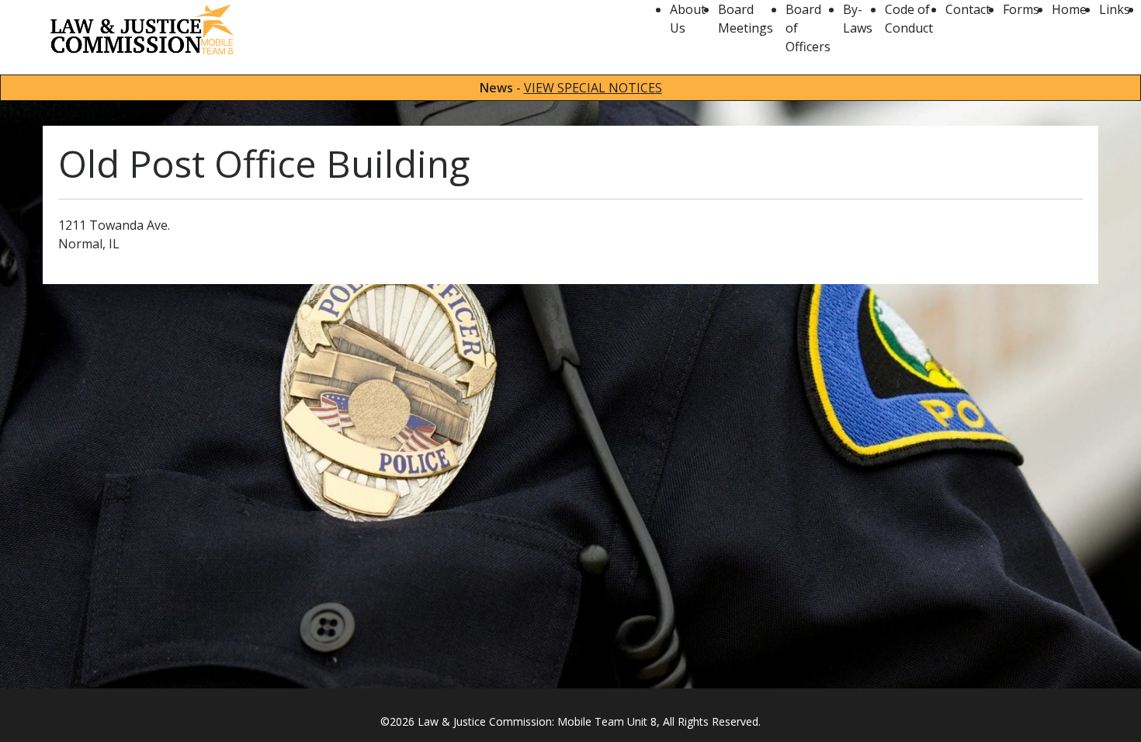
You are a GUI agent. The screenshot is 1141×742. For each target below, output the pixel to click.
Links (1114, 9)
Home (1069, 9)
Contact (967, 9)
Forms (1021, 9)
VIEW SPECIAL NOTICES (593, 87)
